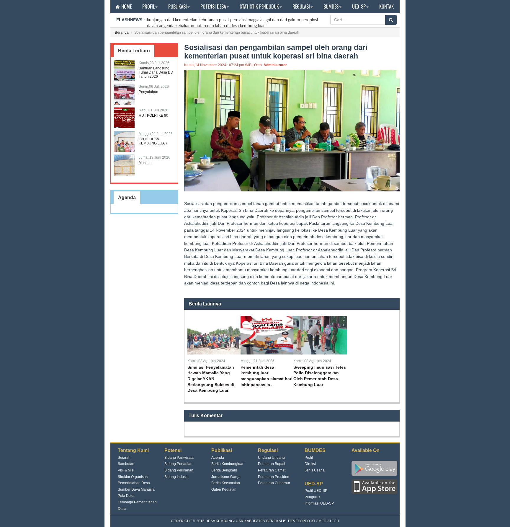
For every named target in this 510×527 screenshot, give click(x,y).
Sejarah (124, 458)
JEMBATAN (157, 24)
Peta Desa (126, 496)
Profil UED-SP (316, 491)
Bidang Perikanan (178, 470)
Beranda (122, 32)
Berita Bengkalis (224, 470)
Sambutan (126, 464)
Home (126, 6)
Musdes (145, 163)
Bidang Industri (176, 477)
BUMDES (331, 6)
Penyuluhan (148, 92)
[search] (391, 20)
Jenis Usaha (315, 470)
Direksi (310, 464)
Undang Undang (271, 458)
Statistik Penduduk (259, 6)
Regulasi (301, 6)
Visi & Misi (126, 470)
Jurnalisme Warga (226, 477)
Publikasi (177, 6)
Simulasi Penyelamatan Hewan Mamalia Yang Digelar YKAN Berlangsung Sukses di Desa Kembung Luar (210, 379)
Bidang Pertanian (178, 464)
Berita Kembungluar (227, 464)
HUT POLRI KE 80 (153, 115)
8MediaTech (327, 521)
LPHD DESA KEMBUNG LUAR (153, 141)
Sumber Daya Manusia (136, 489)
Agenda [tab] (127, 197)
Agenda (217, 458)
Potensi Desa (213, 6)
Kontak (386, 6)
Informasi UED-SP (319, 503)
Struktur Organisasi (133, 477)
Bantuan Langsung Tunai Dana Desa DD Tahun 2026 (156, 72)
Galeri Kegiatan (223, 489)
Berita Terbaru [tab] (134, 50)
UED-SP (359, 6)
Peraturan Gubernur (274, 483)
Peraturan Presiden (273, 477)
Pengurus (312, 497)
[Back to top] (499, 516)
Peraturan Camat (271, 470)
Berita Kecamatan (225, 483)
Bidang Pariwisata (179, 458)
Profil (148, 6)
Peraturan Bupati (271, 464)
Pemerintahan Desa (134, 483)
